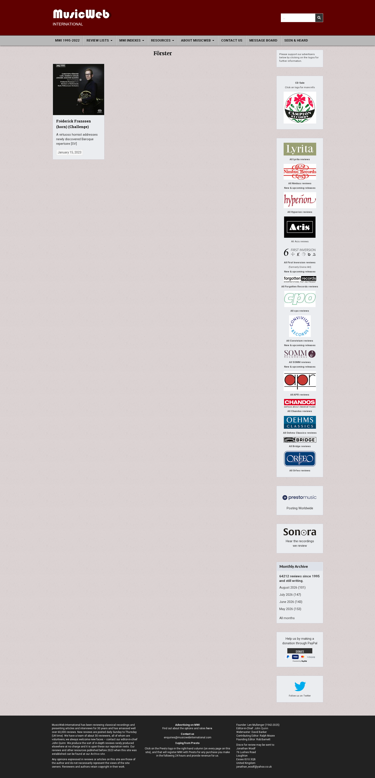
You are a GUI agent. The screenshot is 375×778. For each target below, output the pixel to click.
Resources (161, 40)
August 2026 (288, 587)
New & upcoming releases (300, 188)
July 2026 (286, 595)
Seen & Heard (296, 40)
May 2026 (286, 609)
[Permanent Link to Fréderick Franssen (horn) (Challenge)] (78, 89)
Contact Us (231, 40)
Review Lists (98, 40)
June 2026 (286, 602)
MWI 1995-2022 (67, 40)
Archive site (97, 753)
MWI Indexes (130, 40)
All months (287, 618)
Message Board (263, 40)
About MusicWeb (196, 40)
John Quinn (261, 728)
